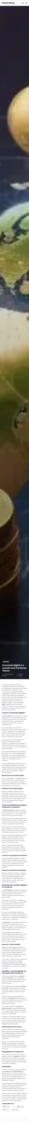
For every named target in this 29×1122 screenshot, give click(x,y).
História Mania (8, 3)
